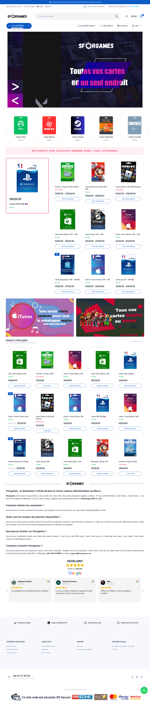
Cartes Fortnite (106, 137)
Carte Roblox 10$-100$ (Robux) (128, 187)
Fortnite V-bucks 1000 (45, 374)
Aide (49, 6)
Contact (79, 646)
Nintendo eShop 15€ (99, 462)
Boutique (45, 649)
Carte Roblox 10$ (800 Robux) (45, 417)
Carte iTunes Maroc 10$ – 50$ (128, 234)
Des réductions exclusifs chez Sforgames (75, 151)
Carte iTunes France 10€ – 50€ (97, 280)
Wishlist (41, 6)
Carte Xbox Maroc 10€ (72, 462)
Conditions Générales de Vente (123, 646)
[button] (80, 167)
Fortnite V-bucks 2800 (128, 462)
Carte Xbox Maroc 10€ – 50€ (66, 234)
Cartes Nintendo (78, 137)
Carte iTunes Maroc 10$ (73, 374)
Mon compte (30, 6)
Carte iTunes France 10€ (74, 416)
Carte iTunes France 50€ (18, 416)
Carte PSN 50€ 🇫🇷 (18, 204)
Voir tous (136, 341)
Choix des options (67, 199)
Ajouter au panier (19, 386)
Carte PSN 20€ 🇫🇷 (126, 374)
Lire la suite (47, 386)
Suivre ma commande (84, 649)
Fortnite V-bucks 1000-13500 (66, 187)
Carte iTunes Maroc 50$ (129, 416)
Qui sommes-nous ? (15, 6)
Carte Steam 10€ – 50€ (94, 234)
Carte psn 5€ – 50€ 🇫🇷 (125, 280)
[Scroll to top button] (145, 701)
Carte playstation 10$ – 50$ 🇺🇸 (67, 280)
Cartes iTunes (135, 137)
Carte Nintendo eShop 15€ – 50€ (96, 188)
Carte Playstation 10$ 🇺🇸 (18, 462)
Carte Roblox (20, 137)
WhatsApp (86, 499)
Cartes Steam (49, 137)
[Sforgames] (17, 16)
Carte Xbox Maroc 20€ (100, 374)
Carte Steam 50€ (43, 462)
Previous (6, 130)
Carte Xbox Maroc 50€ (17, 374)
